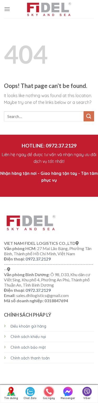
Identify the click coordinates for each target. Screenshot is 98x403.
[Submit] (89, 116)
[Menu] (7, 9)
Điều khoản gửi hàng (28, 326)
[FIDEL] (49, 9)
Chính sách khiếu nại (28, 336)
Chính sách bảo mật (28, 347)
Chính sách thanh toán (30, 358)
